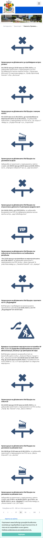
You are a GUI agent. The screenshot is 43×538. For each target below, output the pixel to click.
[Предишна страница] (4, 512)
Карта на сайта (11, 519)
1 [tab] (26, 19)
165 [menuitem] (35, 512)
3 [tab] (30, 19)
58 (21, 512)
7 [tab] (38, 19)
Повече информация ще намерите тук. (17, 530)
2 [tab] (28, 19)
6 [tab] (36, 19)
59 (26, 512)
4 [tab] (32, 19)
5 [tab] (34, 19)
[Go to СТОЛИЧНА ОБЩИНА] (9, 6)
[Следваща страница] (39, 512)
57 (16, 512)
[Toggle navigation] (39, 3)
